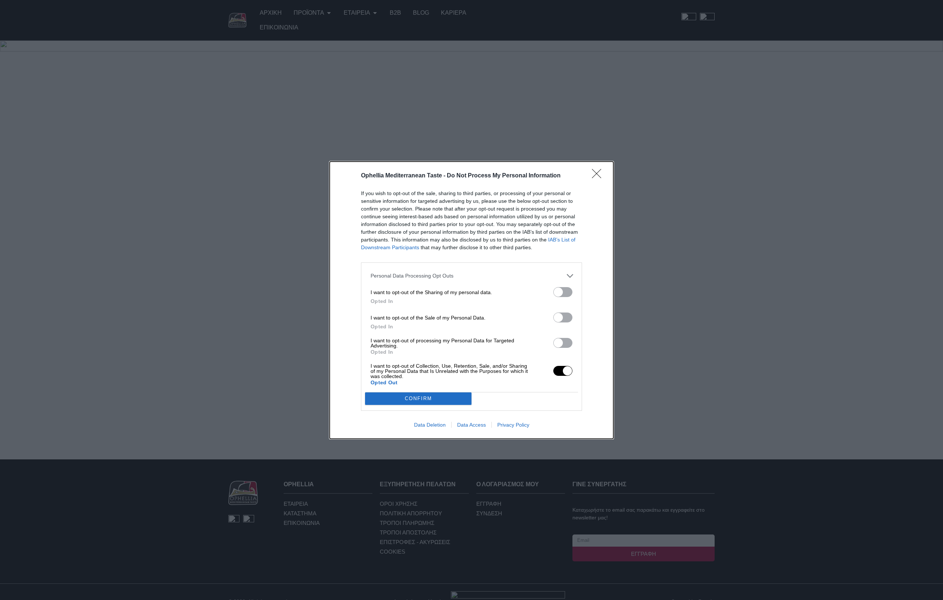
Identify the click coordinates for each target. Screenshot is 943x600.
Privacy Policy (513, 425)
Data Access (471, 425)
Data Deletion (430, 425)
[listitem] (471, 276)
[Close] (599, 176)
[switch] (562, 292)
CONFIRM (418, 398)
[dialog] (471, 300)
